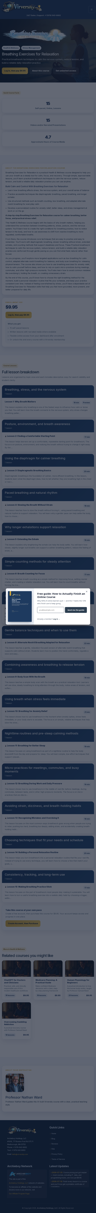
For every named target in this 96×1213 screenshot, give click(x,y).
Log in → (56, 619)
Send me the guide (76, 610)
